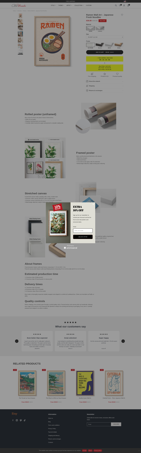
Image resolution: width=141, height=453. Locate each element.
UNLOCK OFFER (82, 237)
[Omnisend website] (70, 247)
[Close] (93, 204)
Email (74, 226)
